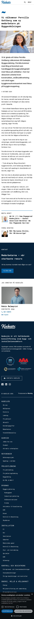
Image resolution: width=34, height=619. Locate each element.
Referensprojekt (8, 457)
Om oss (5, 405)
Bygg (12, 309)
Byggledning (7, 477)
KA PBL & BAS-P (8, 480)
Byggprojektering (9, 489)
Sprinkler (6, 553)
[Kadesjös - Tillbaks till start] (6, 2)
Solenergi (6, 560)
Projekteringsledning (10, 473)
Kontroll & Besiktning (10, 517)
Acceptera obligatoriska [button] (23, 611)
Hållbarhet (6, 408)
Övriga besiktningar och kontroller (15, 576)
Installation (7, 525)
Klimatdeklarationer (10, 592)
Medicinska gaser (9, 543)
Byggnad (5, 485)
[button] (17, 616)
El (3, 529)
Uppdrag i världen (9, 461)
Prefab (6, 503)
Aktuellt (6, 422)
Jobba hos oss (7, 442)
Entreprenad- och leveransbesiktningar (16, 569)
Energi (5, 585)
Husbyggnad (8, 492)
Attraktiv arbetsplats (10, 448)
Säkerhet (6, 539)
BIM (4, 510)
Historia (6, 412)
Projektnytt (7, 419)
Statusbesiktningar (9, 573)
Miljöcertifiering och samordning (14, 588)
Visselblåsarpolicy (9, 433)
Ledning (5, 415)
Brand (5, 513)
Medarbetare (7, 429)
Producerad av (25, 393)
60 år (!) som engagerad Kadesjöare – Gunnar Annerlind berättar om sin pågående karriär (20, 219)
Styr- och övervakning (10, 550)
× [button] (32, 594)
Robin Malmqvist (9, 306)
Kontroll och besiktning (13, 566)
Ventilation (7, 536)
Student (5, 445)
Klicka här (7, 271)
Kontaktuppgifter (9, 426)
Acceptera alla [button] (7, 611)
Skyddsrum (6, 520)
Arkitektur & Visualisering (12, 506)
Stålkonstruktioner (10, 499)
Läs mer (10, 603)
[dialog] (17, 605)
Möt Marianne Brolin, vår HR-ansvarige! (19, 232)
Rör (4, 533)
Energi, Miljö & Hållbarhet (15, 581)
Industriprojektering (11, 496)
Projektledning (8, 466)
